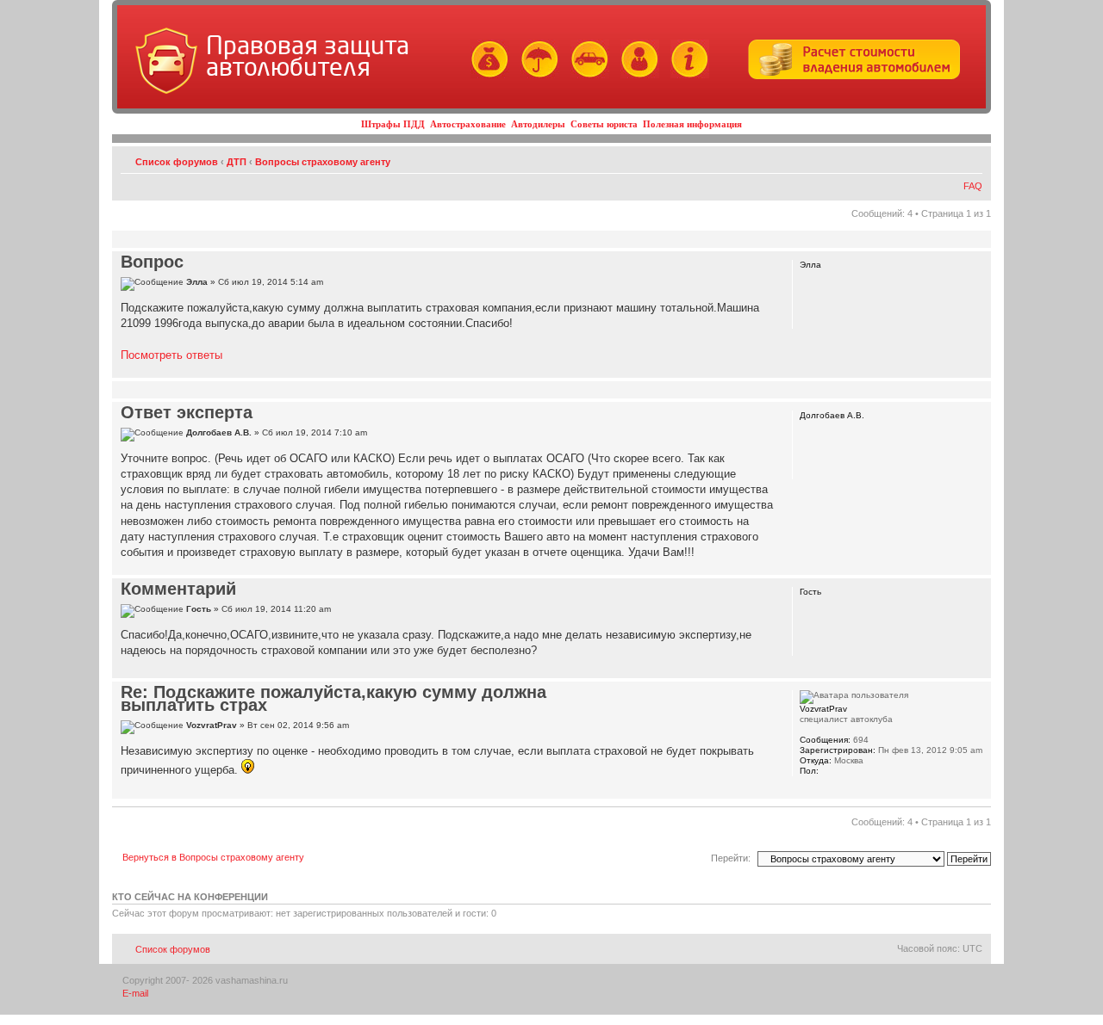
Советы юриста (604, 124)
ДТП (236, 162)
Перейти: (731, 858)
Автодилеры (538, 124)
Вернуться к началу (977, 369)
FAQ (972, 186)
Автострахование (468, 124)
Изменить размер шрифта (969, 158)
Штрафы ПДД (393, 124)
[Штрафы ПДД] (485, 75)
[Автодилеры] (585, 75)
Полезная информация (692, 124)
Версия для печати (943, 158)
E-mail (135, 993)
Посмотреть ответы (171, 355)
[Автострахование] (535, 75)
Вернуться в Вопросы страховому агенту (213, 857)
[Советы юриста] (635, 75)
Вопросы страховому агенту (322, 162)
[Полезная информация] (685, 75)
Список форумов (176, 162)
